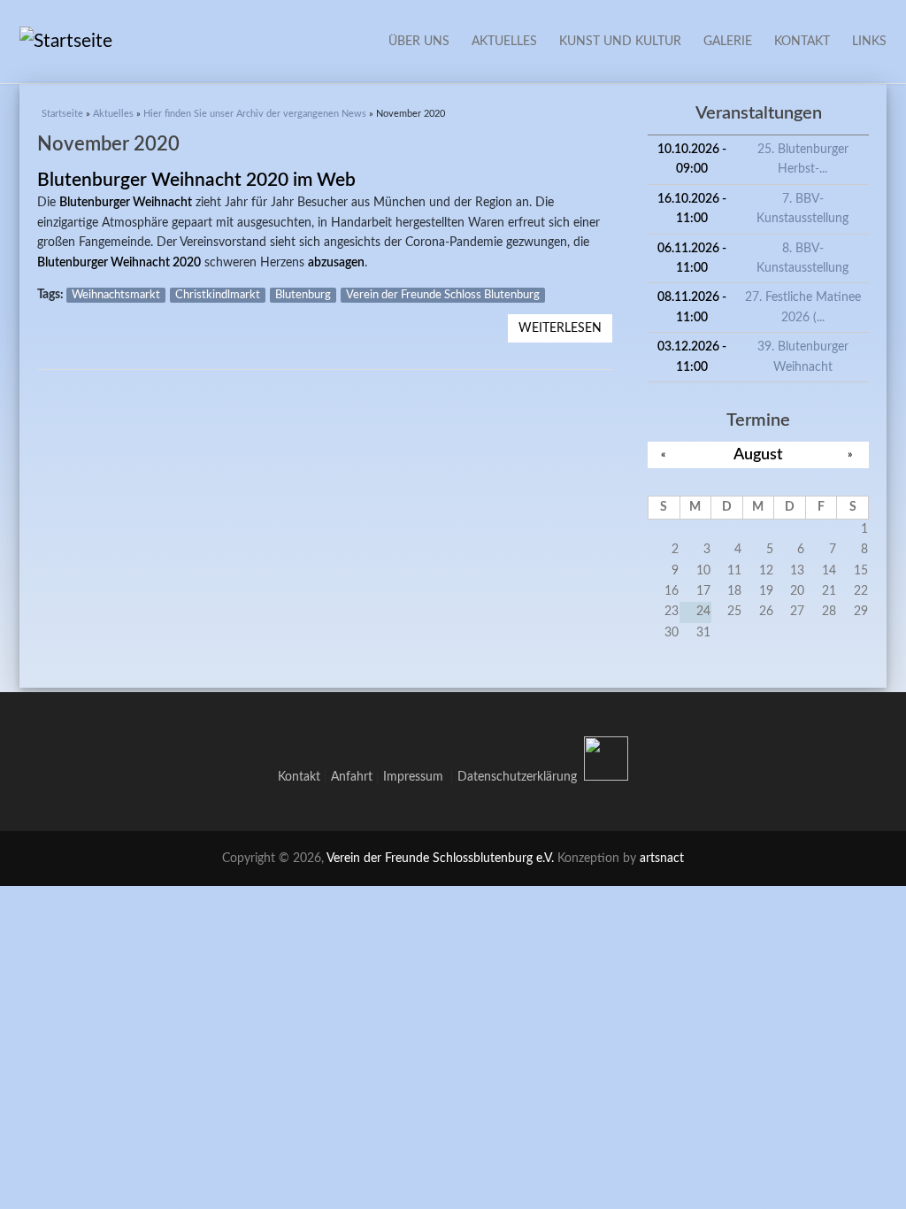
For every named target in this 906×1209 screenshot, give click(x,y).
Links (869, 41)
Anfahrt (351, 777)
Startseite (62, 114)
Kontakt (802, 41)
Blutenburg (303, 295)
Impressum (416, 777)
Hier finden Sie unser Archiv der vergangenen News (254, 114)
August (758, 454)
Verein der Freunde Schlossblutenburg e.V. (440, 858)
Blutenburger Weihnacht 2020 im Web (196, 180)
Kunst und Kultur (620, 41)
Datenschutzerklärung (517, 777)
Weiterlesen (565, 328)
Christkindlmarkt (217, 295)
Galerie (727, 41)
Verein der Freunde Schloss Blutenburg (443, 295)
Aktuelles (504, 41)
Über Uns (418, 41)
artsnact (662, 858)
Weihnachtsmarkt (116, 295)
